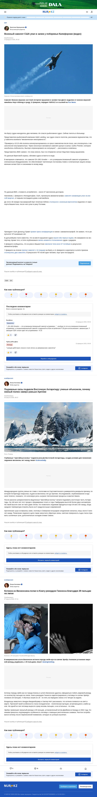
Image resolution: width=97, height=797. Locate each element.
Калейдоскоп (8, 378)
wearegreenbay (48, 662)
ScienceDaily (41, 460)
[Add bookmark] (85, 768)
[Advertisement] (48, 118)
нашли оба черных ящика (63, 238)
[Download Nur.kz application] (48, 4)
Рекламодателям (85, 786)
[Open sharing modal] (60, 768)
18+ (11, 280)
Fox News (72, 102)
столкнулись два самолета (14, 252)
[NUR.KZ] (48, 12)
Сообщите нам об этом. (33, 271)
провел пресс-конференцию (42, 232)
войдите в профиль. (61, 314)
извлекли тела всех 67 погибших (58, 244)
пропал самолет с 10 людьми (33, 250)
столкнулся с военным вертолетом (63, 202)
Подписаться (84, 263)
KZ (87, 12)
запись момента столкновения (50, 240)
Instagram (84, 368)
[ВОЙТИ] (92, 12)
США (6, 280)
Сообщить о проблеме (68, 786)
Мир (5, 23)
